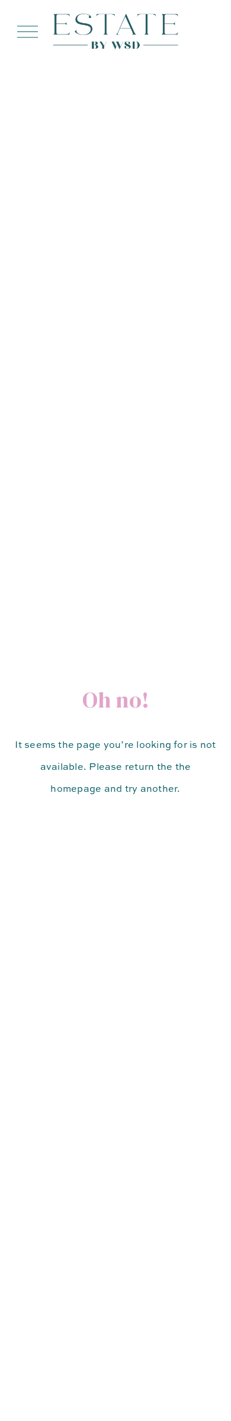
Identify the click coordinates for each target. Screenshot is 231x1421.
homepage (75, 788)
